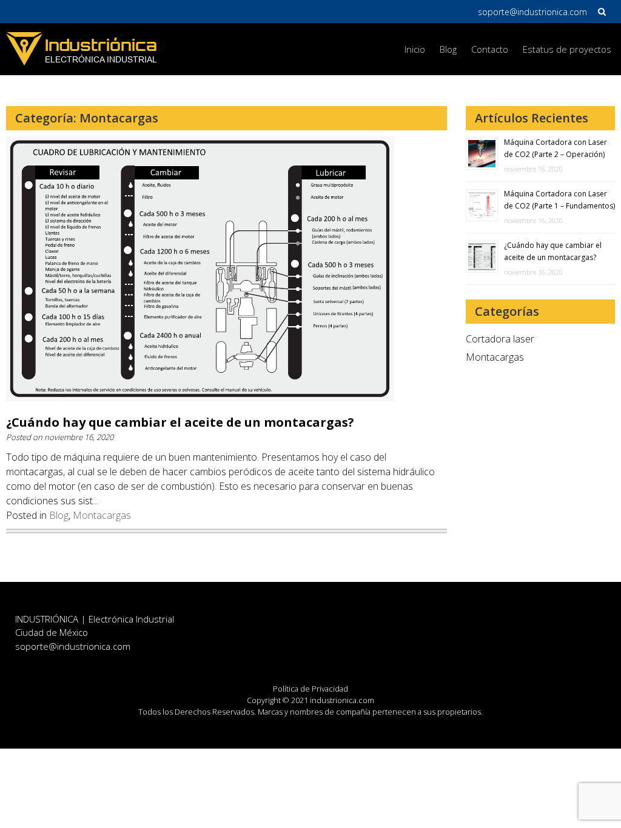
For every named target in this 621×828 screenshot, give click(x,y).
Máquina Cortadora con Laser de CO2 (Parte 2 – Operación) (555, 148)
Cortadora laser (500, 339)
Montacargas (102, 515)
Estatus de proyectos (567, 49)
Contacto (489, 49)
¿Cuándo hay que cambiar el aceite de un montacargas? (180, 422)
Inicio (414, 49)
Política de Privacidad (310, 688)
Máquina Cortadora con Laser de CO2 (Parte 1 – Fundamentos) (559, 200)
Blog (448, 49)
